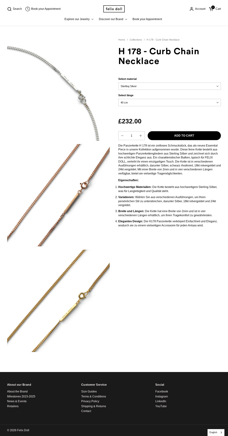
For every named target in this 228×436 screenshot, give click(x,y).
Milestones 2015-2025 (21, 396)
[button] (14, 9)
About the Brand (17, 391)
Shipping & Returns (93, 406)
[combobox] (216, 432)
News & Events (17, 401)
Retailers (13, 406)
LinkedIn (160, 401)
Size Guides (89, 391)
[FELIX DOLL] (114, 8)
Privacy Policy (90, 401)
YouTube (161, 406)
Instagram (161, 396)
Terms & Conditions (93, 396)
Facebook (161, 391)
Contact (86, 411)
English (213, 432)
